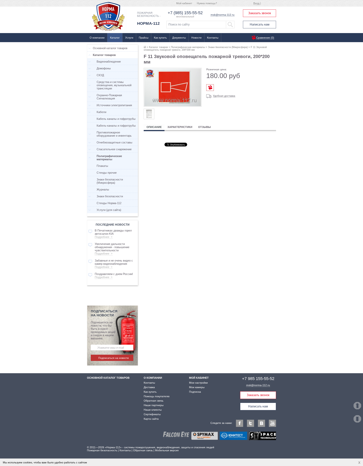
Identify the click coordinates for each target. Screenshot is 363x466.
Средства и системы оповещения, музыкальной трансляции (114, 85)
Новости (196, 37)
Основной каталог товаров (110, 48)
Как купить (160, 37)
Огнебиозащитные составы (114, 142)
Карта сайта (151, 418)
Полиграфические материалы (188, 47)
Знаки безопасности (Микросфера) (228, 47)
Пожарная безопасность (102, 450)
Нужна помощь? (207, 3)
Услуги (129, 37)
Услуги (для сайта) (109, 209)
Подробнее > (103, 236)
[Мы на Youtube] (272, 423)
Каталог (115, 37)
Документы (179, 37)
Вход (256, 3)
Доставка (149, 387)
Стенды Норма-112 (109, 203)
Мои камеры (197, 387)
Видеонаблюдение (109, 61)
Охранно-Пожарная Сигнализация (109, 97)
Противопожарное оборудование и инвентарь (114, 134)
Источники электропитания (114, 105)
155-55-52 (258, 378)
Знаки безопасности (110, 196)
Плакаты (102, 165)
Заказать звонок (259, 13)
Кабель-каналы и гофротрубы (116, 125)
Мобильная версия (167, 450)
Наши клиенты (153, 409)
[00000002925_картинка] (149, 114)
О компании (97, 37)
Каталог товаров (158, 47)
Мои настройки (198, 382)
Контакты (212, 37)
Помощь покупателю (157, 396)
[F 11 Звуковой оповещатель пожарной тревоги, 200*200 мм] (172, 105)
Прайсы (143, 37)
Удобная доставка (224, 95)
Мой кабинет (184, 3)
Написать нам (259, 24)
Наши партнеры (154, 405)
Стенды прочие (107, 172)
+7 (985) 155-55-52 (185, 12)
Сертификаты (152, 414)
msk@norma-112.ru (222, 14)
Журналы (103, 189)
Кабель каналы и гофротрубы (116, 118)
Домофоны (104, 68)
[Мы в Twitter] (250, 423)
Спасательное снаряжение (114, 149)
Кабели (101, 112)
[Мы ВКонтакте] (261, 423)
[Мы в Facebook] (239, 423)
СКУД (100, 75)
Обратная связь (153, 400)
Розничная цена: (216, 69)
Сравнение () (265, 37)
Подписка (195, 391)
